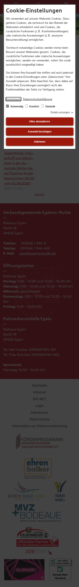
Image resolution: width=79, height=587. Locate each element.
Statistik (50, 106)
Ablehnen (39, 141)
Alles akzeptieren (39, 121)
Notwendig (17, 106)
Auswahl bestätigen (39, 131)
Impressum (13, 99)
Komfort (34, 106)
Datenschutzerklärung (37, 99)
